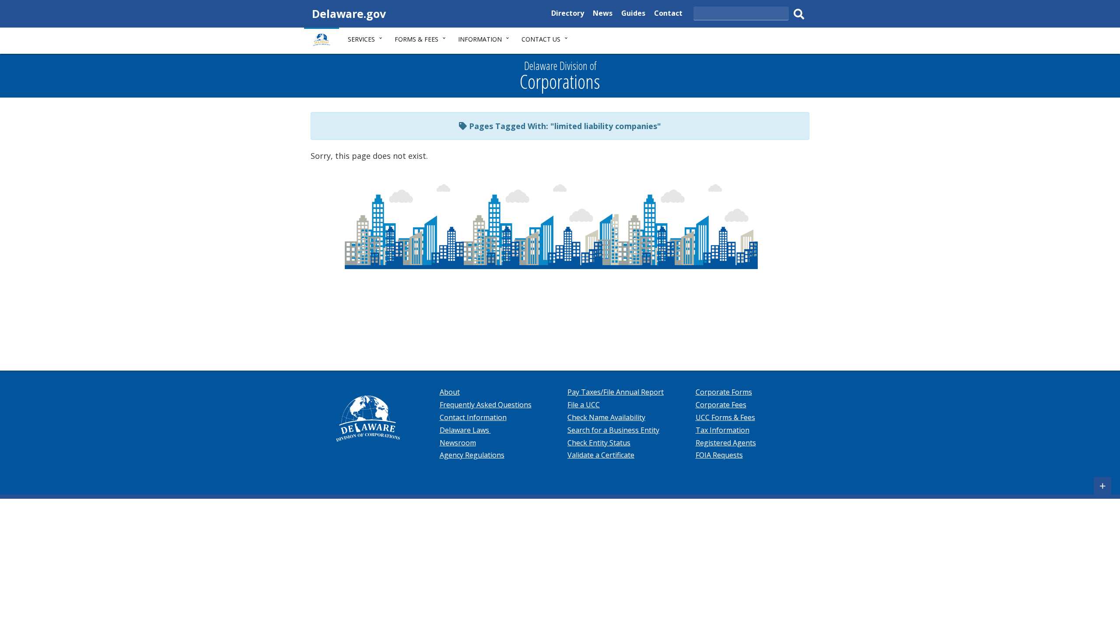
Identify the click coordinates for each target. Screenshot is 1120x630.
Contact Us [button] (541, 39)
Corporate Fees (721, 405)
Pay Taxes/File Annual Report (615, 392)
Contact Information (473, 417)
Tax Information (722, 430)
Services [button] (361, 39)
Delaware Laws (465, 430)
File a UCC (583, 405)
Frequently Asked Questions (486, 405)
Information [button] (480, 39)
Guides (633, 14)
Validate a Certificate (600, 455)
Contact (668, 14)
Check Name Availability (606, 417)
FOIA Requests (719, 455)
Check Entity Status (598, 443)
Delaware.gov (349, 13)
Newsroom (458, 443)
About (450, 392)
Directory (567, 14)
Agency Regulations (472, 455)
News (602, 14)
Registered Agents (726, 443)
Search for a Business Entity (613, 430)
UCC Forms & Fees (725, 417)
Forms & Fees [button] (416, 39)
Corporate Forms (724, 392)
